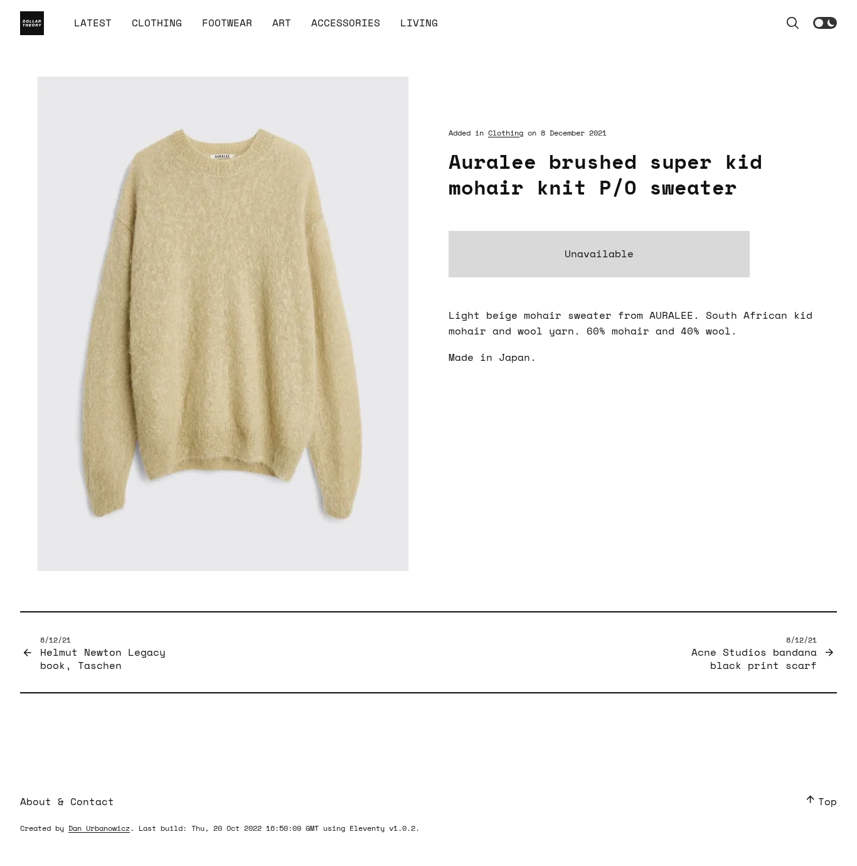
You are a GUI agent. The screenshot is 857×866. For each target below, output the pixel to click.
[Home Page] (32, 23)
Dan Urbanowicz (99, 828)
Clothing (505, 132)
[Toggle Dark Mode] (825, 23)
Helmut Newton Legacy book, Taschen (103, 652)
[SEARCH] (793, 23)
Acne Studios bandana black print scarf (754, 652)
